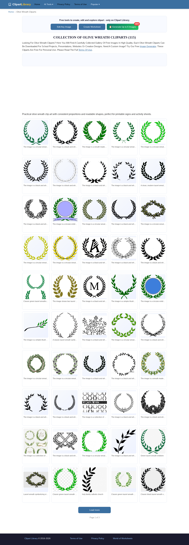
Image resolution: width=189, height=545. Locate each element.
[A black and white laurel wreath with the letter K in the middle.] (94, 248)
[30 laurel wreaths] (94, 402)
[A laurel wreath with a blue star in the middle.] (153, 248)
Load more (94, 510)
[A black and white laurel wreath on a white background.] (35, 209)
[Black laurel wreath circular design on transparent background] (153, 480)
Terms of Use (80, 4)
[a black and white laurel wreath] (94, 170)
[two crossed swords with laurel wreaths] (65, 441)
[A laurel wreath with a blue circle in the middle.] (153, 286)
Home (37, 4)
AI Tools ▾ (48, 4)
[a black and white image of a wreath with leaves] (123, 170)
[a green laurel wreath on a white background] (123, 286)
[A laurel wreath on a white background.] (123, 132)
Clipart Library (31, 538)
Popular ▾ (95, 4)
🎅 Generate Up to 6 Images (123, 26)
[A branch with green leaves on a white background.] (35, 325)
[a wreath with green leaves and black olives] (65, 363)
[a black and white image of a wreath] (123, 363)
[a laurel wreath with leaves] (65, 286)
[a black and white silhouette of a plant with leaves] (123, 450)
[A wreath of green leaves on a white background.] (35, 363)
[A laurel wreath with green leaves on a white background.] (94, 132)
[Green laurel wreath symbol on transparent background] (153, 442)
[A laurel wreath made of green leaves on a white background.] (123, 325)
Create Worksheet (92, 27)
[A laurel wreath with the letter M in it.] (94, 286)
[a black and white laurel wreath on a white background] (65, 402)
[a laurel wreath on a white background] (65, 132)
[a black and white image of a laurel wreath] (35, 402)
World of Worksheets (122, 538)
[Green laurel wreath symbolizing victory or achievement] (65, 480)
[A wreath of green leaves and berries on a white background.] (153, 209)
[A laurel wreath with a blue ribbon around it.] (65, 209)
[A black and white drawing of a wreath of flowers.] (153, 402)
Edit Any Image (64, 27)
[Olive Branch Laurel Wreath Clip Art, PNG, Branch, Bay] (94, 486)
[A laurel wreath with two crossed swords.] (35, 133)
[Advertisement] (94, 89)
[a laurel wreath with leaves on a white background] (123, 248)
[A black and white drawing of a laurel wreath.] (153, 325)
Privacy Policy (63, 4)
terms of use (85, 50)
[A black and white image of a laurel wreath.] (123, 402)
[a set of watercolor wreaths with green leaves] (35, 446)
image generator (148, 46)
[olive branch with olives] (94, 325)
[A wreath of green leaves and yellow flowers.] (153, 364)
